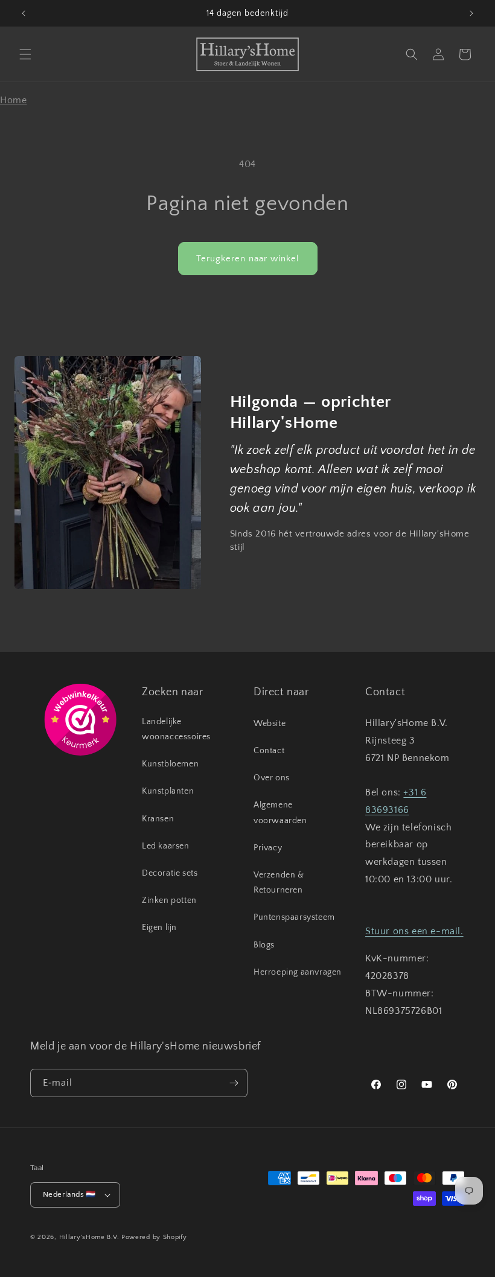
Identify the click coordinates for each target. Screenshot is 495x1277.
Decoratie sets (169, 873)
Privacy (268, 848)
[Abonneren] (233, 1083)
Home (13, 100)
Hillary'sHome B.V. (89, 1237)
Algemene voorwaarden (280, 812)
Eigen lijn (159, 927)
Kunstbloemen (170, 764)
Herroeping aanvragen (298, 972)
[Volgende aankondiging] (471, 13)
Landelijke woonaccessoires (176, 729)
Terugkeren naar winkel (247, 258)
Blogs (264, 945)
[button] (25, 54)
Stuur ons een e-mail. (414, 931)
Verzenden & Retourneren (279, 882)
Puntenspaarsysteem (294, 917)
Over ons (272, 778)
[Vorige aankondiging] (23, 13)
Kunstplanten (168, 791)
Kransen (158, 819)
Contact (269, 751)
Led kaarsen (166, 846)
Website (270, 723)
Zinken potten (169, 900)
